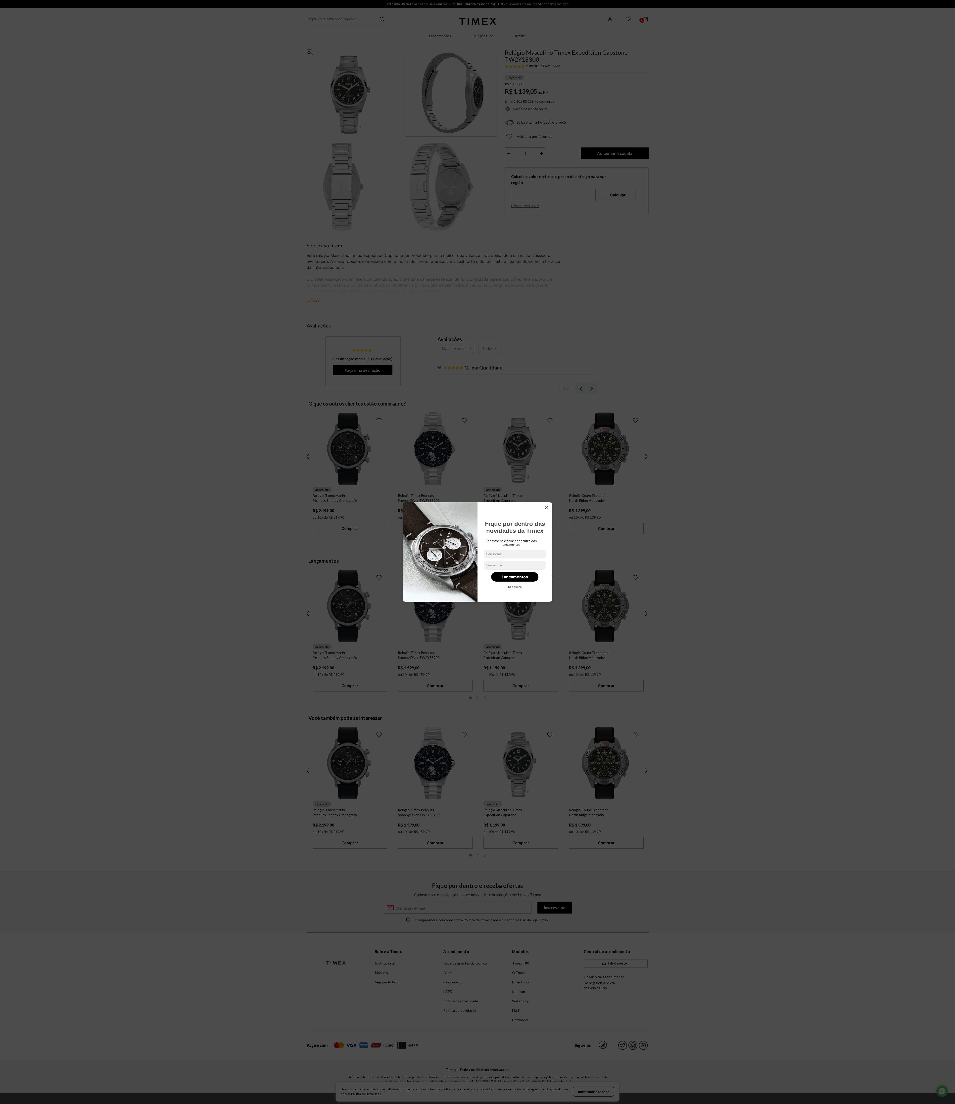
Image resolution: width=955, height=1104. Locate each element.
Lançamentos (515, 576)
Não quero (515, 586)
